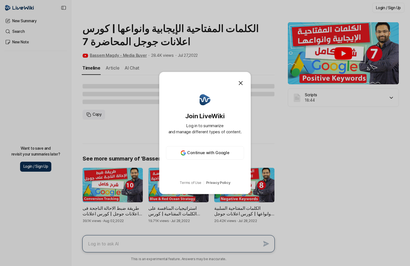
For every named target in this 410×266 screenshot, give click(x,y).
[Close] (240, 83)
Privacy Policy (218, 183)
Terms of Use (190, 183)
